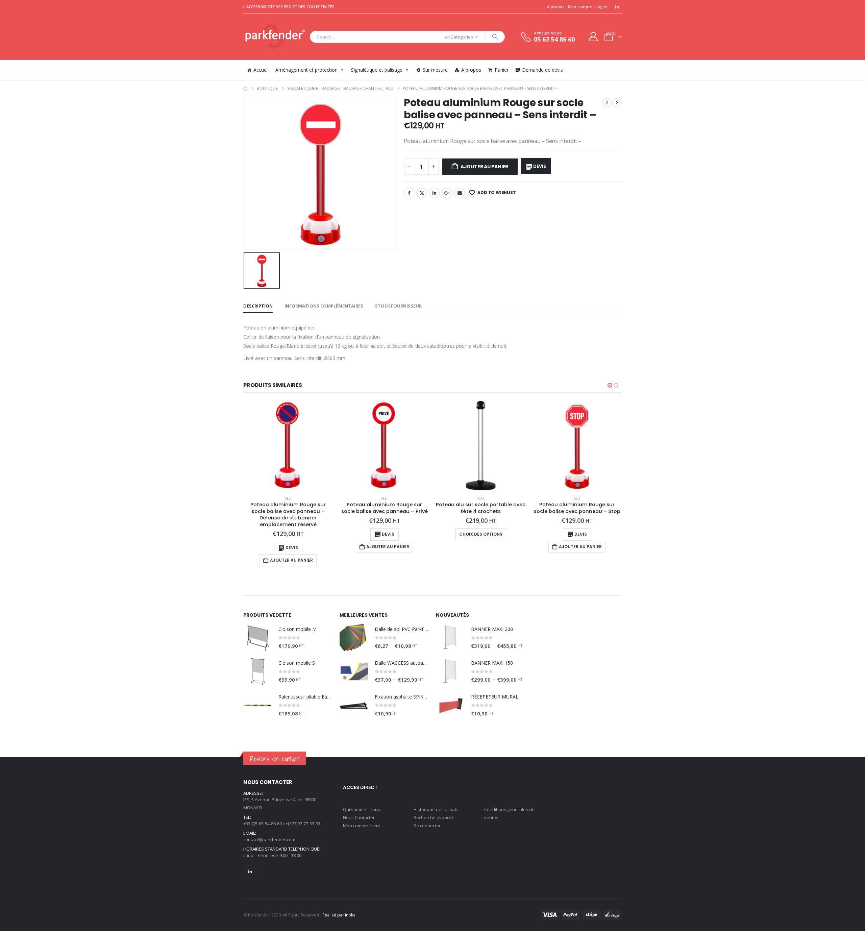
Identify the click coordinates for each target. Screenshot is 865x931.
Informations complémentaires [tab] (324, 306)
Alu (288, 498)
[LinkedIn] (617, 6)
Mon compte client (361, 826)
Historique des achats (436, 809)
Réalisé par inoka (338, 914)
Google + (447, 193)
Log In (601, 6)
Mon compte (580, 6)
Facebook (409, 193)
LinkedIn (434, 193)
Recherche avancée (434, 817)
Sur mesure (435, 70)
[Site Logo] (274, 37)
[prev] (607, 102)
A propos (555, 6)
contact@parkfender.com (269, 839)
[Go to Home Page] (245, 88)
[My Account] (593, 36)
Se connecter (427, 826)
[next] (617, 102)
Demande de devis (542, 70)
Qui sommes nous (361, 809)
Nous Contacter (359, 817)
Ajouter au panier (484, 166)
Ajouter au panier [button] (291, 560)
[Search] (495, 37)
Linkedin (250, 871)
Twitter (421, 193)
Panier (502, 70)
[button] (610, 385)
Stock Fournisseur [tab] (398, 306)
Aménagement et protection (306, 70)
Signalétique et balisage (376, 70)
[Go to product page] (288, 445)
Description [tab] (258, 306)
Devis (539, 166)
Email (459, 193)
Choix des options (480, 534)
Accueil (261, 70)
